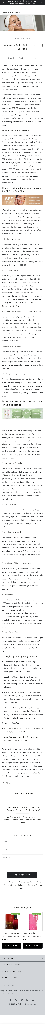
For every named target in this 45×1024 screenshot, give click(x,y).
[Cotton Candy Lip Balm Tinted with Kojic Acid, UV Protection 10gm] (33, 921)
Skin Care (14, 12)
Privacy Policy (17, 885)
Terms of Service (35, 885)
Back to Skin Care (24, 793)
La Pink (18, 1004)
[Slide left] (4, 2)
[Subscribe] (43, 985)
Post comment (22, 875)
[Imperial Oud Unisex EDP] (12, 921)
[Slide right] (41, 2)
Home (5, 12)
